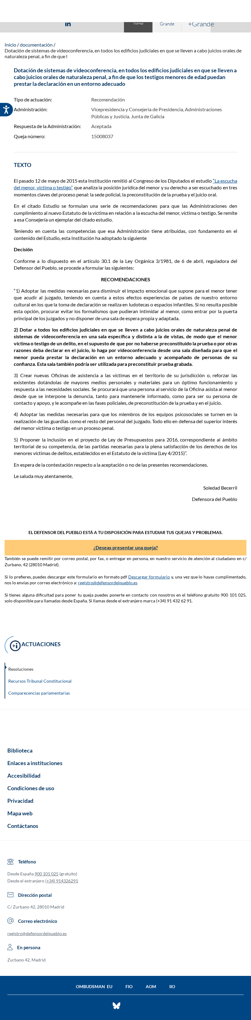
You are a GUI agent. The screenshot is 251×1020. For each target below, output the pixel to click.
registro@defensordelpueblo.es (107, 582)
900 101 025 (46, 873)
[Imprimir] (105, 23)
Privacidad (20, 800)
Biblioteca (19, 750)
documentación (36, 44)
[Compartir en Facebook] (32, 23)
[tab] (32, 23)
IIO (172, 986)
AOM (151, 986)
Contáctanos (22, 825)
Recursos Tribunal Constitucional (40, 681)
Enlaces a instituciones (34, 763)
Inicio (10, 44)
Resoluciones (20, 669)
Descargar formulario (149, 576)
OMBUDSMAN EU (94, 986)
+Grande (199, 23)
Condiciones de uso (30, 788)
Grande (167, 24)
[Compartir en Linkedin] (68, 23)
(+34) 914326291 (61, 880)
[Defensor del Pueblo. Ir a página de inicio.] (125, 11)
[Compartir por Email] (86, 23)
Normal (138, 23)
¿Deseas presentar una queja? (125, 547)
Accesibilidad (23, 775)
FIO (129, 986)
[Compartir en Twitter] (50, 23)
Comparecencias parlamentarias (39, 693)
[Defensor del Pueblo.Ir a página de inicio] (125, 726)
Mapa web (19, 813)
